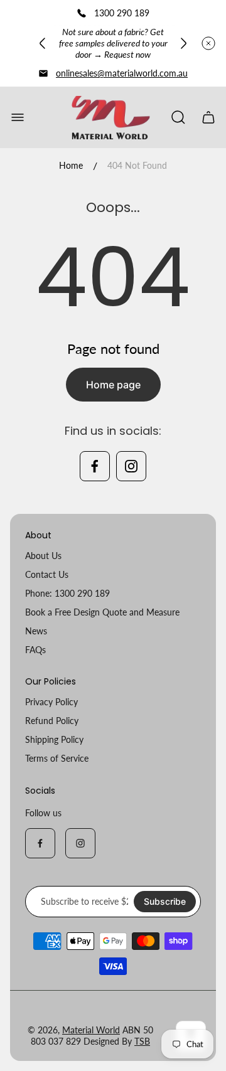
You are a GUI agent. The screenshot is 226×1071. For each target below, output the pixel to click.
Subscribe (165, 901)
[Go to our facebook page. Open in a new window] (95, 466)
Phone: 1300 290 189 (67, 593)
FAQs (35, 649)
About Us (43, 555)
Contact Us (46, 574)
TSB (142, 1041)
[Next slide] (183, 43)
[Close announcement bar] (208, 43)
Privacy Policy (51, 701)
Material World (91, 1030)
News (36, 631)
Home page (113, 384)
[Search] (178, 117)
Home (71, 165)
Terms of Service (57, 758)
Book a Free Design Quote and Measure (102, 612)
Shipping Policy (54, 739)
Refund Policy (51, 720)
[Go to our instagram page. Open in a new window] (131, 466)
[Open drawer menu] (17, 117)
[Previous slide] (42, 43)
